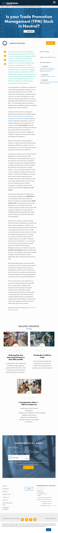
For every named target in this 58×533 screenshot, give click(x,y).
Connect (29, 488)
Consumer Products (19, 350)
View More (29, 329)
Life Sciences (19, 452)
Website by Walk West (51, 518)
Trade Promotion (50, 57)
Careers (4, 491)
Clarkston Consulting (10, 3)
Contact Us (5, 497)
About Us (5, 500)
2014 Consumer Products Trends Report (19, 116)
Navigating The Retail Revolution (17, 118)
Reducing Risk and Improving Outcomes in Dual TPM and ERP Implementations (47, 70)
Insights (8, 6)
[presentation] (19, 457)
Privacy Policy (6, 494)
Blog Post (30, 31)
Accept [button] (48, 529)
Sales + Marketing (15, 351)
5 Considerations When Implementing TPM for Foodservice (33, 403)
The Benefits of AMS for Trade (47, 76)
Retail (39, 452)
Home (2, 6)
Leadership (5, 489)
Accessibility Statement (6, 508)
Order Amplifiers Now (7, 503)
